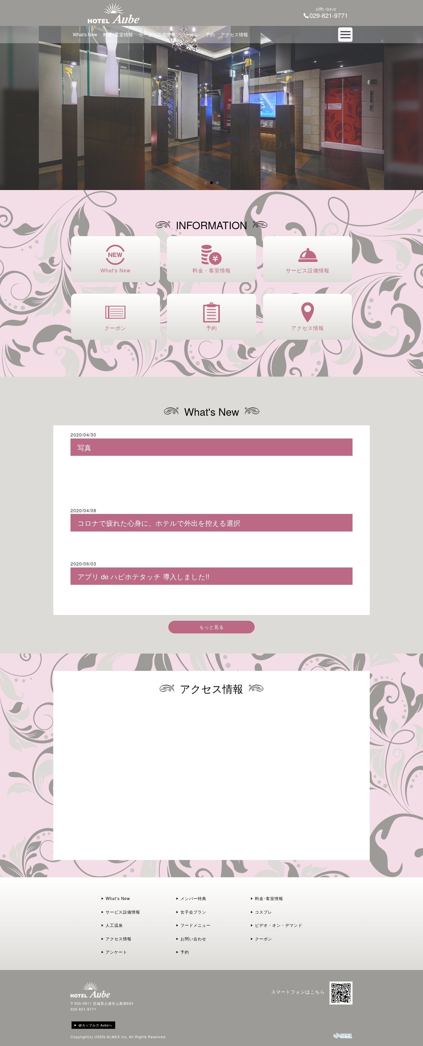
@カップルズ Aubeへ (95, 1025)
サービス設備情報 (157, 34)
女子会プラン (193, 912)
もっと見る (211, 627)
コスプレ (263, 912)
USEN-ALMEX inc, (111, 1036)
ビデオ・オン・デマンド (278, 925)
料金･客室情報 (118, 34)
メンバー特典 (193, 898)
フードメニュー (195, 925)
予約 (210, 34)
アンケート (116, 952)
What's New (85, 34)
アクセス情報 (234, 34)
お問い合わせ (193, 938)
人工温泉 (114, 925)
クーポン (190, 34)
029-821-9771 (83, 1009)
